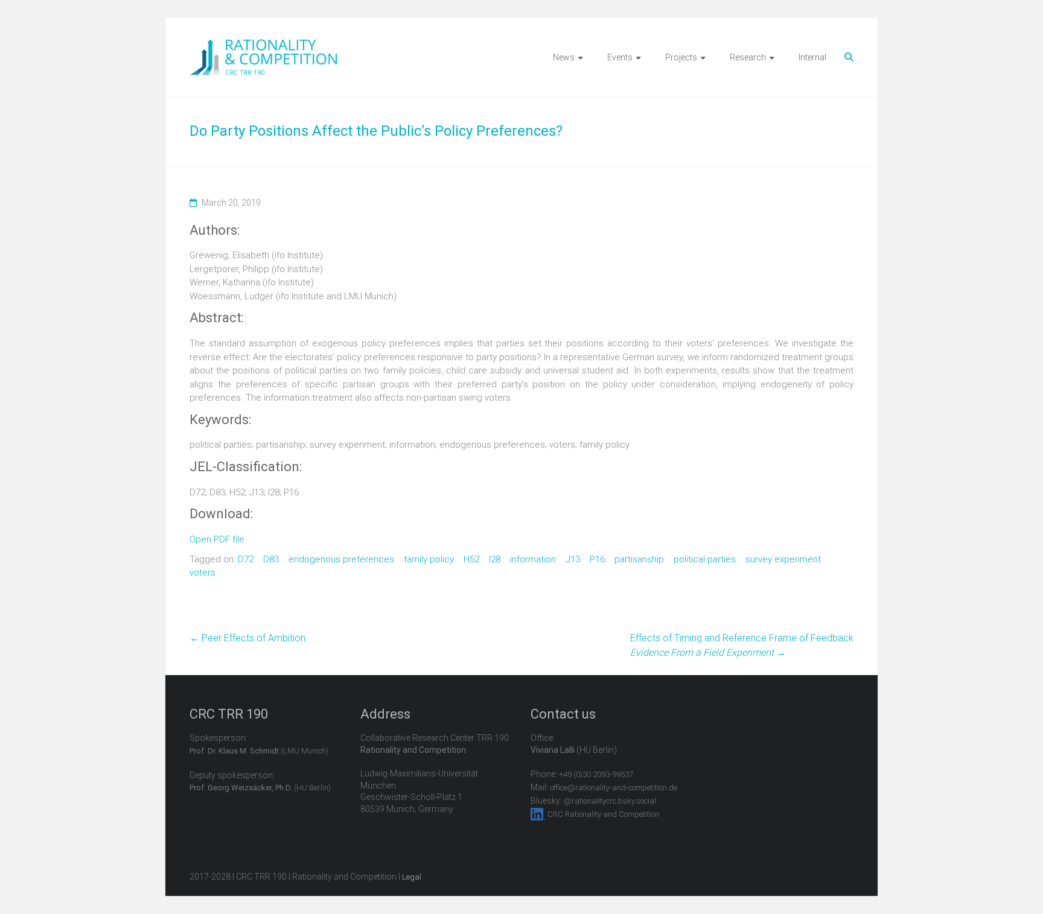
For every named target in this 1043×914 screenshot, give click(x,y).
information (533, 559)
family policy (429, 559)
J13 (573, 559)
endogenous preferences (341, 559)
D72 (246, 559)
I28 (494, 559)
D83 (271, 559)
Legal (411, 876)
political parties (705, 559)
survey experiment (783, 559)
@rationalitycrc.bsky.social (610, 800)
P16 (597, 559)
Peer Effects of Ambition (247, 638)
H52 (471, 559)
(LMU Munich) (259, 750)
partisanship (639, 559)
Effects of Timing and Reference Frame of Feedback (741, 645)
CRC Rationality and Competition (603, 814)
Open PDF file (217, 539)
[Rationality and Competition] (263, 45)
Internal (812, 57)
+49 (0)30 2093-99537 (596, 774)
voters (202, 572)
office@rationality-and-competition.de (613, 787)
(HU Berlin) (260, 787)
